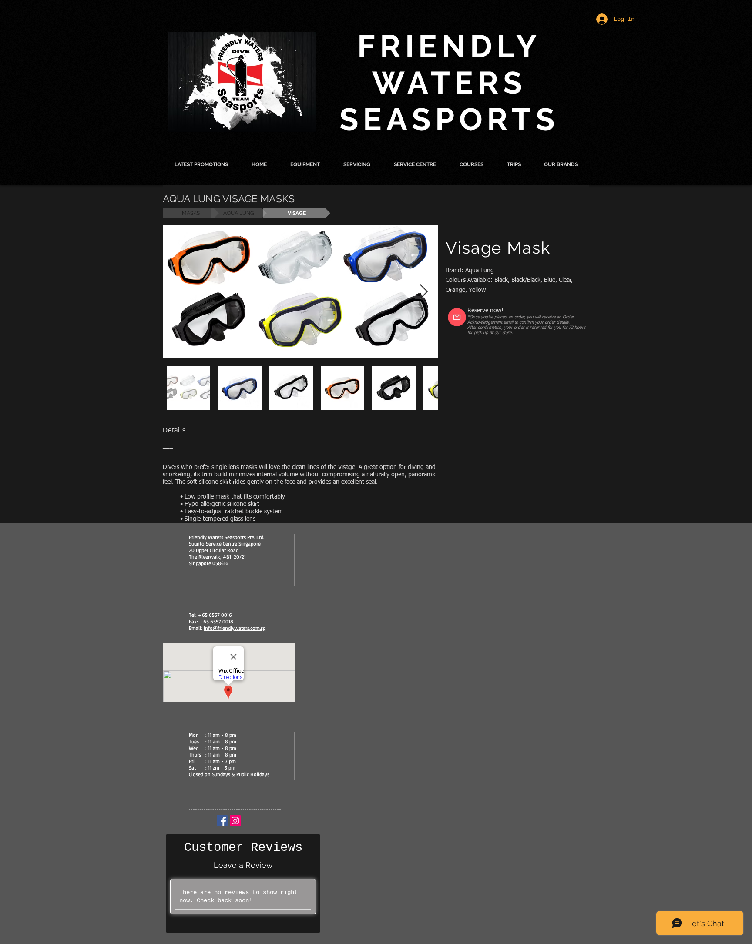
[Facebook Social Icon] (222, 820)
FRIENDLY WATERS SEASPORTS (449, 82)
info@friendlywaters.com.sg (234, 628)
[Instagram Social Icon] (235, 820)
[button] (305, 164)
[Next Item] (423, 292)
